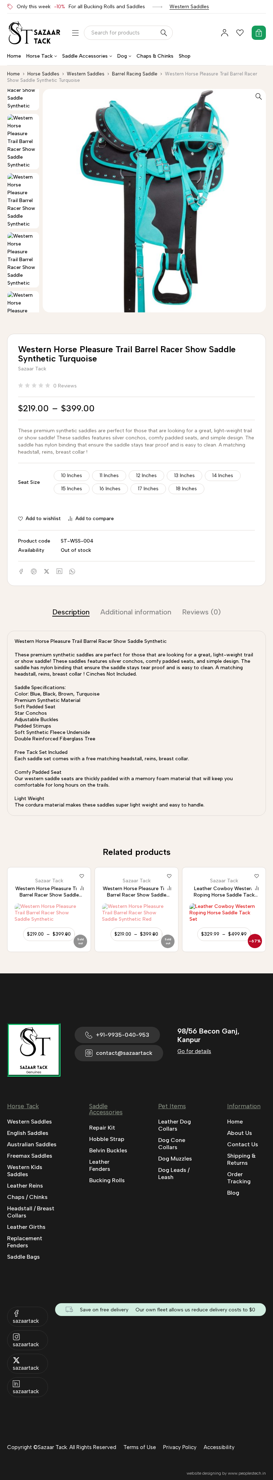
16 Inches (110, 489)
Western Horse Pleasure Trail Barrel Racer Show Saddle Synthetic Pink (224, 895)
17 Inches (148, 489)
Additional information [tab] (135, 612)
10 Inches (71, 475)
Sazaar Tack (32, 369)
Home (13, 73)
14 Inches (222, 475)
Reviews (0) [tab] (201, 612)
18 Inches (186, 489)
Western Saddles (189, 7)
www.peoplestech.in (247, 1473)
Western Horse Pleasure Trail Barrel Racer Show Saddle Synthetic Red (49, 895)
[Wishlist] (239, 32)
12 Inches (146, 475)
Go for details (194, 1051)
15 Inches (71, 489)
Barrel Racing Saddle (134, 73)
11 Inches (109, 475)
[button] (259, 96)
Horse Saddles (43, 73)
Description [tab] (71, 612)
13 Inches (184, 475)
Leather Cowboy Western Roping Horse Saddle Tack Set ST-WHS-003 (136, 895)
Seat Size (29, 482)
